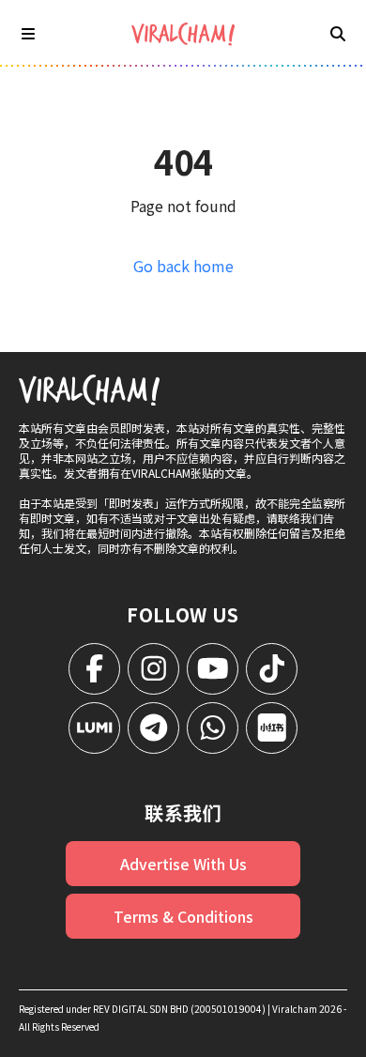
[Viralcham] (183, 34)
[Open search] (337, 33)
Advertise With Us (183, 863)
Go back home (183, 265)
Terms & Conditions (183, 916)
